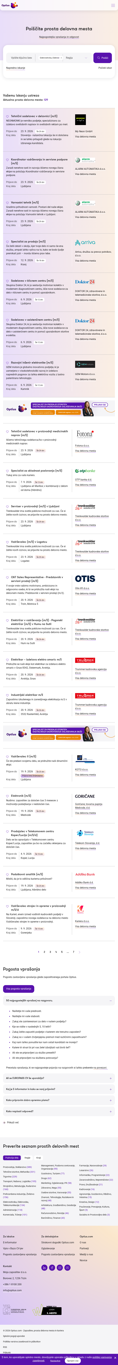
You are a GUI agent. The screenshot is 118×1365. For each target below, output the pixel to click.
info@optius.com (12, 1290)
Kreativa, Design (87, 1202)
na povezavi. (100, 1067)
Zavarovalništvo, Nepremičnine (94, 1180)
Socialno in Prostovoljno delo (93, 1214)
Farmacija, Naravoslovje (91, 1165)
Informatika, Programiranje (92, 1175)
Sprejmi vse (73, 1360)
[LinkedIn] (44, 1268)
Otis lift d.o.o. (82, 588)
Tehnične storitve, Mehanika (16, 1172)
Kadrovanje (84, 1189)
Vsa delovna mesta (85, 136)
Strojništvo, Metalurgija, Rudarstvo (19, 1186)
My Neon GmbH (83, 131)
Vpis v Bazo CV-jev (13, 1248)
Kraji (38, 1158)
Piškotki (7, 1352)
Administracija (10, 1210)
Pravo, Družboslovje (88, 1184)
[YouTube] (67, 1268)
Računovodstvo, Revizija (52, 1213)
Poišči (104, 57)
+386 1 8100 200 (12, 1284)
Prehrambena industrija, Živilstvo (18, 1194)
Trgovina (7, 1176)
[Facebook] (52, 1268)
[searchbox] (76, 58)
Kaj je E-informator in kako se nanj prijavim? (30, 1089)
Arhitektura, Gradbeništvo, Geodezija (58, 1205)
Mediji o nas (86, 1254)
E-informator (10, 1242)
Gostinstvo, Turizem (50, 1173)
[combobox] (48, 57)
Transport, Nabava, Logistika (17, 1181)
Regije (27, 1158)
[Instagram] (60, 1268)
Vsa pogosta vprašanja (18, 988)
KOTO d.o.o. (81, 769)
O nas (83, 1242)
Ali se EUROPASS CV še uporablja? (25, 1078)
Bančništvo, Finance (50, 1218)
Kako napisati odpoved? (19, 1111)
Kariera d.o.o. (82, 921)
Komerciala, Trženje (12, 1214)
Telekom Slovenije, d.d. (87, 843)
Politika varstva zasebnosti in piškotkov (22, 1341)
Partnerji (84, 1248)
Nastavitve (55, 1360)
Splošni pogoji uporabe (14, 1336)
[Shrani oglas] (7, 117)
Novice (83, 1260)
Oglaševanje (48, 1248)
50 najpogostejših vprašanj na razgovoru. (29, 1000)
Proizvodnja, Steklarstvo (14, 1167)
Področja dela (11, 1158)
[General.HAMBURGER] (113, 6)
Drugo (44, 1178)
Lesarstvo (84, 1170)
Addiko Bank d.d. (84, 882)
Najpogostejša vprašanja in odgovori (59, 37)
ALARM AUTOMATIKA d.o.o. (90, 168)
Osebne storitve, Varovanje (54, 1192)
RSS (5, 1347)
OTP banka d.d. (83, 479)
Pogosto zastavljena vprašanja (20, 1254)
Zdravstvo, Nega (49, 1188)
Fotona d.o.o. (82, 445)
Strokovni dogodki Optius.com (57, 1242)
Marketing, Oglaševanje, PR (54, 1183)
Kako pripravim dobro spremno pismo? (27, 1100)
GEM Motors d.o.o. (85, 374)
